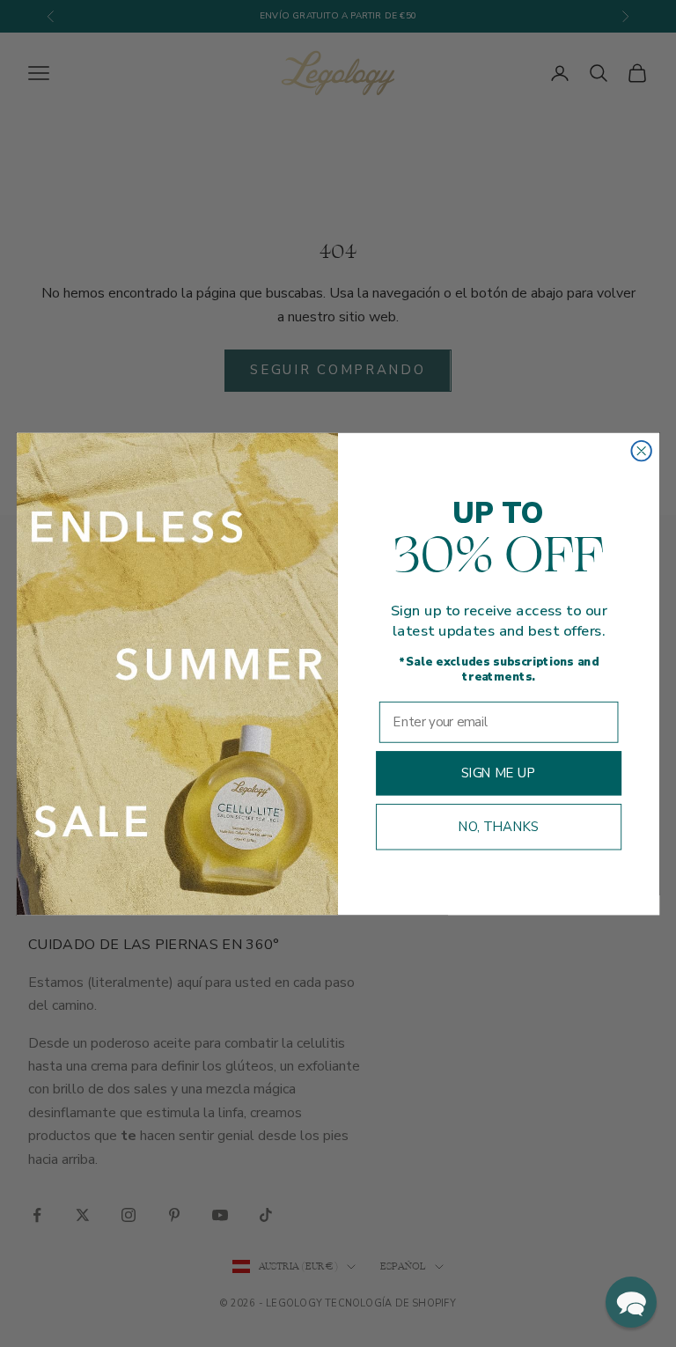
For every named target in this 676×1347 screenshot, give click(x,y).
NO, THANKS (499, 826)
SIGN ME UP (499, 772)
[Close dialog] (640, 450)
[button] (631, 1302)
